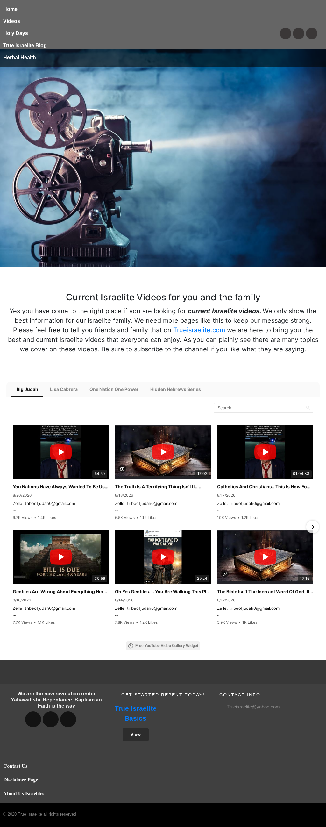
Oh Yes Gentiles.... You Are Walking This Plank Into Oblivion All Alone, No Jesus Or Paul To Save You (163, 591)
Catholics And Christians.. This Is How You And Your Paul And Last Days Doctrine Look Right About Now (265, 486)
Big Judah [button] (27, 389)
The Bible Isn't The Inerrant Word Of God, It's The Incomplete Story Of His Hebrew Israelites (265, 591)
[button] (13, 527)
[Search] (308, 407)
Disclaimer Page (20, 779)
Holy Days (15, 33)
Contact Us (15, 765)
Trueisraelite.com (199, 330)
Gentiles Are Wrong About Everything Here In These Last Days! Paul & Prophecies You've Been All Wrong (61, 591)
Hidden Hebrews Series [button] (175, 389)
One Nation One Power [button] (113, 389)
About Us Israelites (23, 793)
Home (10, 9)
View (136, 734)
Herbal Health (19, 57)
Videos (11, 21)
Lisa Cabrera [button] (64, 389)
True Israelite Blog (25, 45)
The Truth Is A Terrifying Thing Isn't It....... (159, 486)
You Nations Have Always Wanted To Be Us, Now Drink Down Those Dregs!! (61, 486)
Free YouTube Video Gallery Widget (166, 646)
